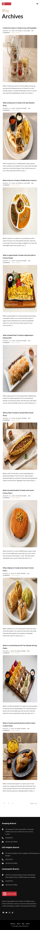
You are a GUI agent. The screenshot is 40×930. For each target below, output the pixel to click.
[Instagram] (9, 912)
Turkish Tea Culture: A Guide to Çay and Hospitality (20, 28)
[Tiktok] (12, 912)
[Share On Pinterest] (13, 92)
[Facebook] (3, 912)
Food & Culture (24, 30)
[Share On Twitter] (10, 92)
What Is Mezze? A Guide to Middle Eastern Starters (20, 180)
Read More (16, 32)
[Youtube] (6, 912)
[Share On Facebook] (8, 92)
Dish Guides (22, 108)
